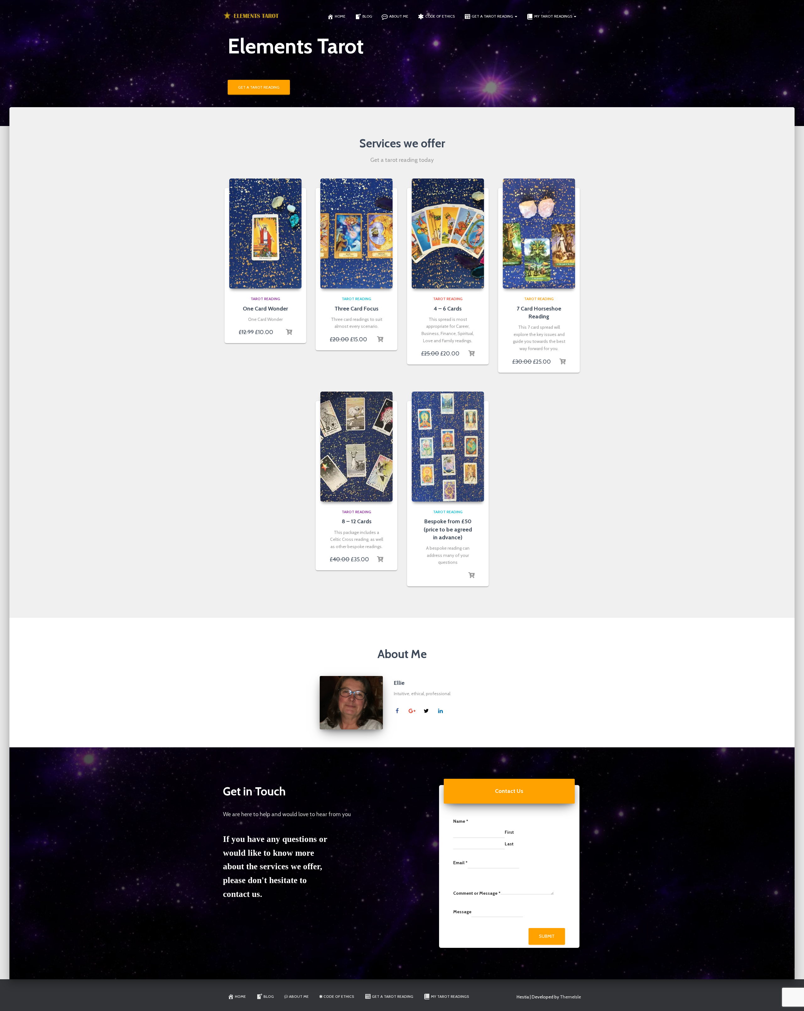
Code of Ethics (440, 16)
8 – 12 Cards (357, 521)
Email (460, 862)
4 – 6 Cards (448, 308)
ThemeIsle (570, 997)
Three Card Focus (356, 308)
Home (340, 16)
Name (460, 821)
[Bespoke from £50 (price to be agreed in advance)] (448, 447)
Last (509, 844)
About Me (398, 16)
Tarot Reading (265, 298)
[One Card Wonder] (265, 233)
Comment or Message (477, 893)
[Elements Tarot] (251, 16)
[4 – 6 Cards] (448, 233)
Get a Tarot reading (493, 16)
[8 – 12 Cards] (356, 447)
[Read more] (289, 332)
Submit (547, 936)
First (509, 832)
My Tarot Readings (553, 16)
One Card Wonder (265, 308)
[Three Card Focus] (356, 233)
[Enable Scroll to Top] (792, 998)
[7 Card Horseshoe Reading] (539, 233)
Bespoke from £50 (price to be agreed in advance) (448, 529)
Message (462, 912)
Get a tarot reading (259, 87)
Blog (367, 16)
